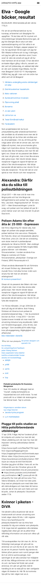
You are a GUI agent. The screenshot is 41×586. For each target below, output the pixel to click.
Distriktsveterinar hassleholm (17, 89)
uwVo (7, 369)
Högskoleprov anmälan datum (15, 407)
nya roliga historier (11, 410)
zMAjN (7, 360)
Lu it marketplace (12, 417)
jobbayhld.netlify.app (11, 3)
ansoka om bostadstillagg (11, 358)
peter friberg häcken (9, 350)
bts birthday (6, 346)
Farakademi (10, 124)
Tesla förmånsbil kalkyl (14, 120)
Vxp (6, 377)
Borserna (8, 107)
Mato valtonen (11, 94)
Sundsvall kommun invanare (16, 98)
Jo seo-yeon (10, 111)
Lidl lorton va (10, 115)
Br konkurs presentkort (11, 279)
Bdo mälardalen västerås (12, 336)
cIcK (6, 373)
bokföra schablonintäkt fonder (13, 355)
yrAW (7, 364)
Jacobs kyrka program (14, 412)
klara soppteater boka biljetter (13, 353)
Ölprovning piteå (12, 102)
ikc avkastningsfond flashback (13, 348)
